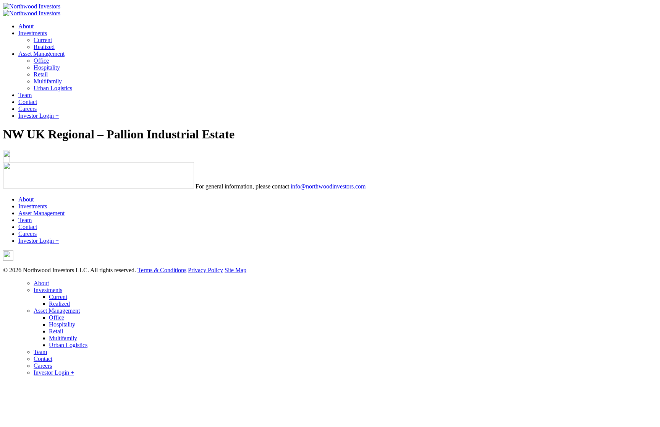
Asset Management (41, 53)
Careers (27, 109)
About (26, 26)
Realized (44, 47)
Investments (32, 33)
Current (43, 40)
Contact (27, 102)
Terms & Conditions (162, 270)
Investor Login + (38, 115)
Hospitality (47, 67)
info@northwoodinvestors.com (328, 186)
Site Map (235, 270)
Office (41, 60)
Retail (41, 74)
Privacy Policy (205, 270)
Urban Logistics (53, 88)
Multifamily (48, 81)
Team (25, 95)
